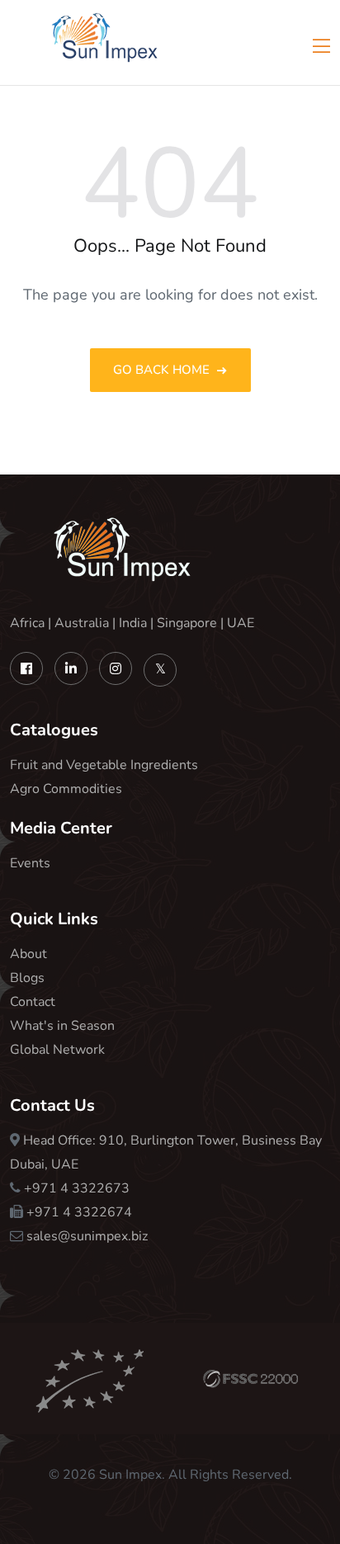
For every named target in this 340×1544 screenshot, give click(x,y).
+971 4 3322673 (77, 1188)
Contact (32, 1002)
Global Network (57, 1050)
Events (30, 863)
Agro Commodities (66, 789)
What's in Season (62, 1026)
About (28, 954)
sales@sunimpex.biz (87, 1236)
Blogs (27, 978)
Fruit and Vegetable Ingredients (104, 765)
